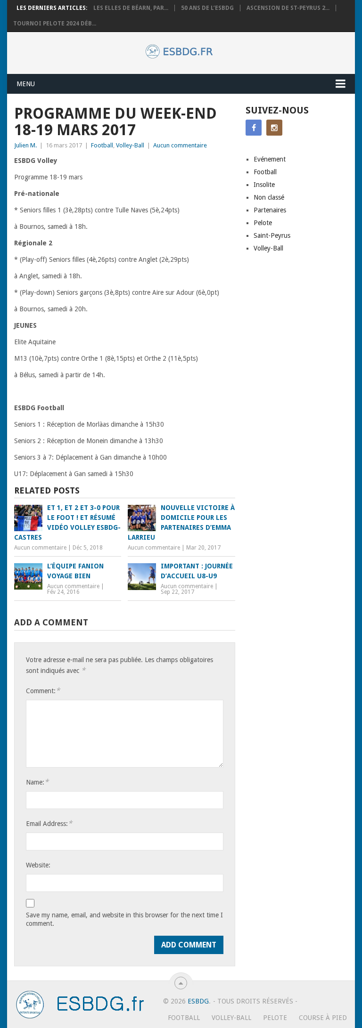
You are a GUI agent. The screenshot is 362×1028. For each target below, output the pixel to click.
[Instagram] (274, 128)
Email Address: (49, 823)
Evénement (270, 159)
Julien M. (25, 145)
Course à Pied (323, 1017)
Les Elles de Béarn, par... (130, 8)
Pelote (263, 223)
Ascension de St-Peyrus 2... (288, 8)
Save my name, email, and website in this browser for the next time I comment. (124, 919)
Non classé (269, 197)
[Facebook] (254, 128)
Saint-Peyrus (272, 235)
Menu (25, 84)
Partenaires (270, 210)
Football (102, 145)
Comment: (43, 690)
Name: (37, 781)
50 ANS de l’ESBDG (207, 8)
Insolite (264, 184)
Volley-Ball (130, 145)
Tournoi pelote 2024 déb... (54, 23)
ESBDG (198, 1001)
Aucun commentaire (180, 145)
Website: (38, 865)
